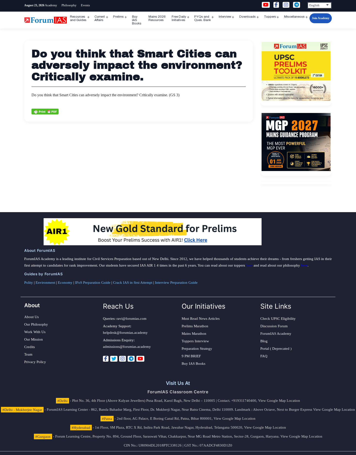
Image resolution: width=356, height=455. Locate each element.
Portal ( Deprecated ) (276, 349)
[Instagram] (122, 359)
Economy (65, 282)
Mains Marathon (194, 334)
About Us (31, 317)
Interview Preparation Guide (176, 282)
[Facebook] (105, 359)
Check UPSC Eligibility (278, 319)
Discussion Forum (274, 326)
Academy (51, 5)
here (249, 265)
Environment (45, 282)
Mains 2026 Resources (157, 18)
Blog (264, 341)
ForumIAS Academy (275, 334)
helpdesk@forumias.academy (125, 333)
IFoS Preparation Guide (92, 282)
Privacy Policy (35, 362)
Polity (28, 282)
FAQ (263, 356)
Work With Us (35, 332)
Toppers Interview (195, 341)
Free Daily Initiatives (179, 18)
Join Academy (320, 18)
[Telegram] (131, 359)
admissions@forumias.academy (127, 347)
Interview (225, 16)
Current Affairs (99, 18)
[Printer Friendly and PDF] (45, 111)
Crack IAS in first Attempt (132, 282)
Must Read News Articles (201, 319)
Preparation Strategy (197, 349)
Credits (29, 347)
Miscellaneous (294, 16)
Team (28, 354)
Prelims (118, 16)
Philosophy (69, 5)
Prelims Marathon (195, 326)
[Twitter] (113, 359)
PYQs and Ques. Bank (202, 18)
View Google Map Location (279, 401)
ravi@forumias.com (131, 319)
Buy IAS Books (136, 20)
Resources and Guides (78, 18)
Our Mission (33, 339)
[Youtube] (140, 359)
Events (85, 5)
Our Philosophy (36, 324)
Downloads (247, 16)
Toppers (270, 16)
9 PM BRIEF (191, 356)
